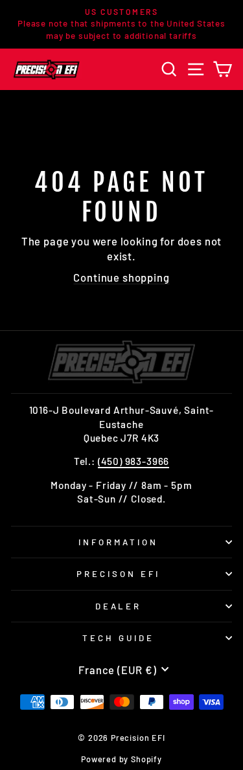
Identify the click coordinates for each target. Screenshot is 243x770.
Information (118, 542)
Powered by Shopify (121, 759)
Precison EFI (118, 574)
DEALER (118, 606)
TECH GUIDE (118, 638)
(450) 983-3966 (134, 461)
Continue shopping (121, 277)
